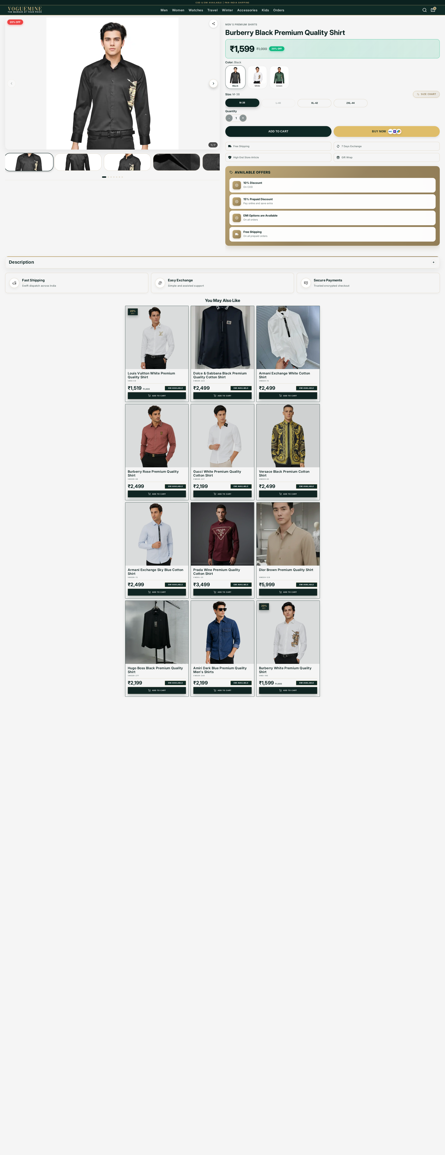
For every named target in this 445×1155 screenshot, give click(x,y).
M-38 (242, 102)
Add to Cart (159, 396)
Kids (265, 10)
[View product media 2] (78, 162)
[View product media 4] (176, 162)
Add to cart (278, 131)
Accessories (247, 10)
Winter (227, 10)
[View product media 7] (122, 177)
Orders (278, 10)
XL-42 (314, 103)
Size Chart (428, 94)
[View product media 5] (116, 177)
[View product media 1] (29, 162)
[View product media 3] (127, 162)
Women (178, 10)
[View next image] (213, 83)
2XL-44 (350, 103)
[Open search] (424, 10)
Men (164, 10)
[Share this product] (213, 23)
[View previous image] (11, 83)
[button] (112, 83)
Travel (212, 10)
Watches (196, 10)
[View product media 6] (119, 177)
